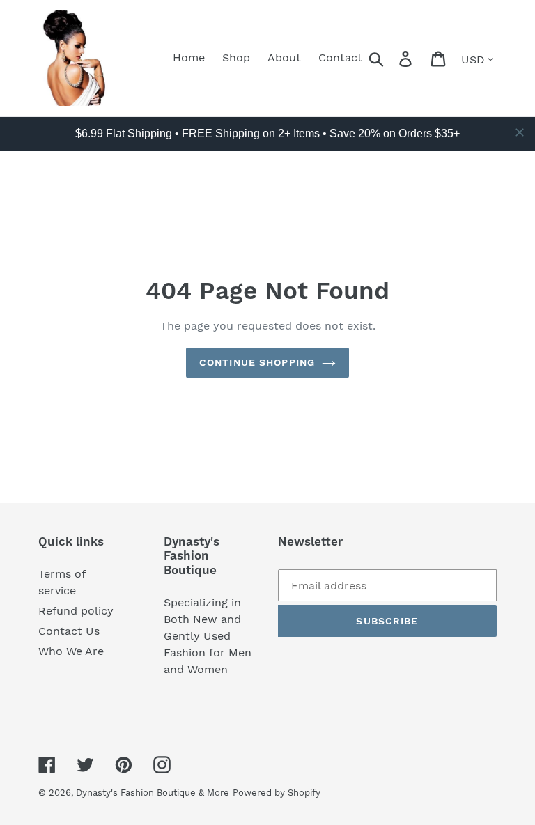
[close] (519, 132)
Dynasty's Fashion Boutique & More (152, 792)
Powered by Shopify (276, 792)
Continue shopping (257, 362)
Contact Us (69, 631)
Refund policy (76, 610)
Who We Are (71, 651)
